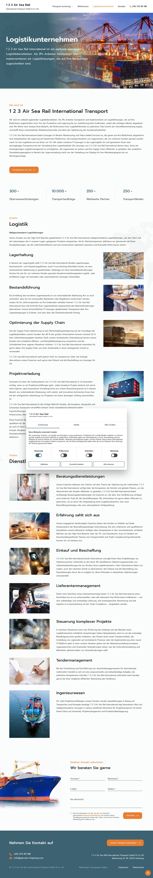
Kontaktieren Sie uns (22, 169)
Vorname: (75, 778)
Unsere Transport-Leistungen (123, 842)
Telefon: (111, 789)
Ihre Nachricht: (77, 799)
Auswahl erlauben (76, 464)
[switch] (64, 455)
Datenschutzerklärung (91, 815)
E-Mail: (73, 789)
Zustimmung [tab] (43, 425)
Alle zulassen (108, 464)
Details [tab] (76, 425)
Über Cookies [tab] (110, 425)
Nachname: (113, 778)
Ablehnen (44, 464)
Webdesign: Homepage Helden (93, 867)
